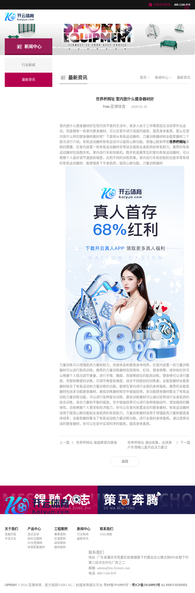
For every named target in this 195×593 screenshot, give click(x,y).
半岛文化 (10, 538)
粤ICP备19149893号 (115, 585)
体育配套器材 (36, 547)
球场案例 (60, 543)
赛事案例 (60, 534)
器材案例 (60, 547)
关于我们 (11, 529)
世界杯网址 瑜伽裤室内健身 (88, 442)
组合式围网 (35, 538)
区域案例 (60, 538)
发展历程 (10, 534)
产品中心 (34, 529)
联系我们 (106, 529)
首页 (143, 77)
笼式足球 (33, 534)
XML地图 (106, 534)
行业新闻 (82, 534)
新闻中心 (161, 77)
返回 (125, 461)
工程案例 (61, 529)
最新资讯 (183, 77)
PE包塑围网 (35, 543)
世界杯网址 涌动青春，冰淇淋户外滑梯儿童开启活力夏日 (158, 445)
